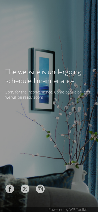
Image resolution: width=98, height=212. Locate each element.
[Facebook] (9, 189)
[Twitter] (25, 189)
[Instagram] (40, 189)
